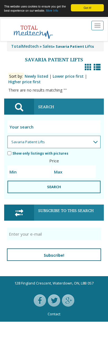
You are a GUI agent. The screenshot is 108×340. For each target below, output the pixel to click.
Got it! (87, 8)
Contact (54, 313)
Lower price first (68, 76)
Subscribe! (54, 255)
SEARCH (54, 186)
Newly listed (36, 76)
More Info (52, 10)
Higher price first (24, 81)
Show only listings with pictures (40, 153)
